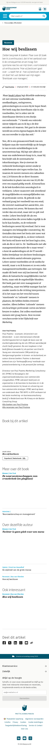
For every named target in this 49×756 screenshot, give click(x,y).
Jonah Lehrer (14, 95)
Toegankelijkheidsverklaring (16, 726)
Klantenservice (9, 666)
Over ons (24, 729)
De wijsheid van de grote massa (16, 570)
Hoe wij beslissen (10, 454)
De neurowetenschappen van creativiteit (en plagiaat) (19, 477)
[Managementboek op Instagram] (30, 738)
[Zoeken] (44, 16)
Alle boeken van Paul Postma (15, 404)
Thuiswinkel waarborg (15, 719)
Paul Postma (9, 87)
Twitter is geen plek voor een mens (23, 532)
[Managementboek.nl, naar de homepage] (9, 10)
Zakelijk (6, 671)
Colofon (7, 722)
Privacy (15, 722)
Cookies (23, 722)
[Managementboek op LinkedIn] (18, 738)
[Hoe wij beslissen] (10, 436)
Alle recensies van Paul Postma (16, 407)
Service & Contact (35, 726)
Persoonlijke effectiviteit (13, 23)
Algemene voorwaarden (34, 719)
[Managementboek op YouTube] (24, 738)
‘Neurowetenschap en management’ (18, 514)
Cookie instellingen (35, 722)
